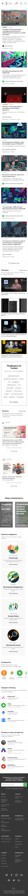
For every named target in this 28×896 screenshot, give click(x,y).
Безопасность (5, 48)
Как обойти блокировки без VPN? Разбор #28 (12, 72)
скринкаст (21, 379)
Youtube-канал (23, 270)
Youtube (9, 880)
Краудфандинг (15, 382)
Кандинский (18, 841)
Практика (3, 796)
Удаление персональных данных (18, 861)
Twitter (14, 880)
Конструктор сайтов (6, 818)
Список (18, 119)
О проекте (3, 855)
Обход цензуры (17, 391)
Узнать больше (14, 451)
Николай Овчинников (10, 149)
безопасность (9, 391)
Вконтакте (21, 875)
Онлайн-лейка (18, 844)
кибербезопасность (11, 385)
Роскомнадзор (10, 388)
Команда (3, 858)
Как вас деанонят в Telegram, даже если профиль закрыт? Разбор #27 (13, 143)
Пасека (17, 847)
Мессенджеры (20, 397)
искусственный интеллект (17, 394)
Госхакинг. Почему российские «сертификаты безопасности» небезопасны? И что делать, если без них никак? (14, 32)
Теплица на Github (5, 841)
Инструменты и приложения (10, 379)
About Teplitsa (4, 866)
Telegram (7, 394)
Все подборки (14, 402)
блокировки (18, 388)
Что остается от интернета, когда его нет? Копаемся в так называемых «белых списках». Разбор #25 (13, 242)
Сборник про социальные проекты (4, 801)
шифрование (12, 397)
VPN (19, 385)
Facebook (11, 875)
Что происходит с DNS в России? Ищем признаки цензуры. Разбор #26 (13, 207)
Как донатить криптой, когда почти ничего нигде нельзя (13, 175)
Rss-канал (19, 880)
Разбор (12, 83)
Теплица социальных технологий (14, 81)
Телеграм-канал (6, 875)
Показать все (22, 411)
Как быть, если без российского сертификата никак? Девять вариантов (12, 108)
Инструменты (13, 119)
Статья (11, 48)
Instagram (16, 875)
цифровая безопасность (13, 376)
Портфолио (4, 863)
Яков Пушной (8, 117)
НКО (9, 382)
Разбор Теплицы (6, 83)
